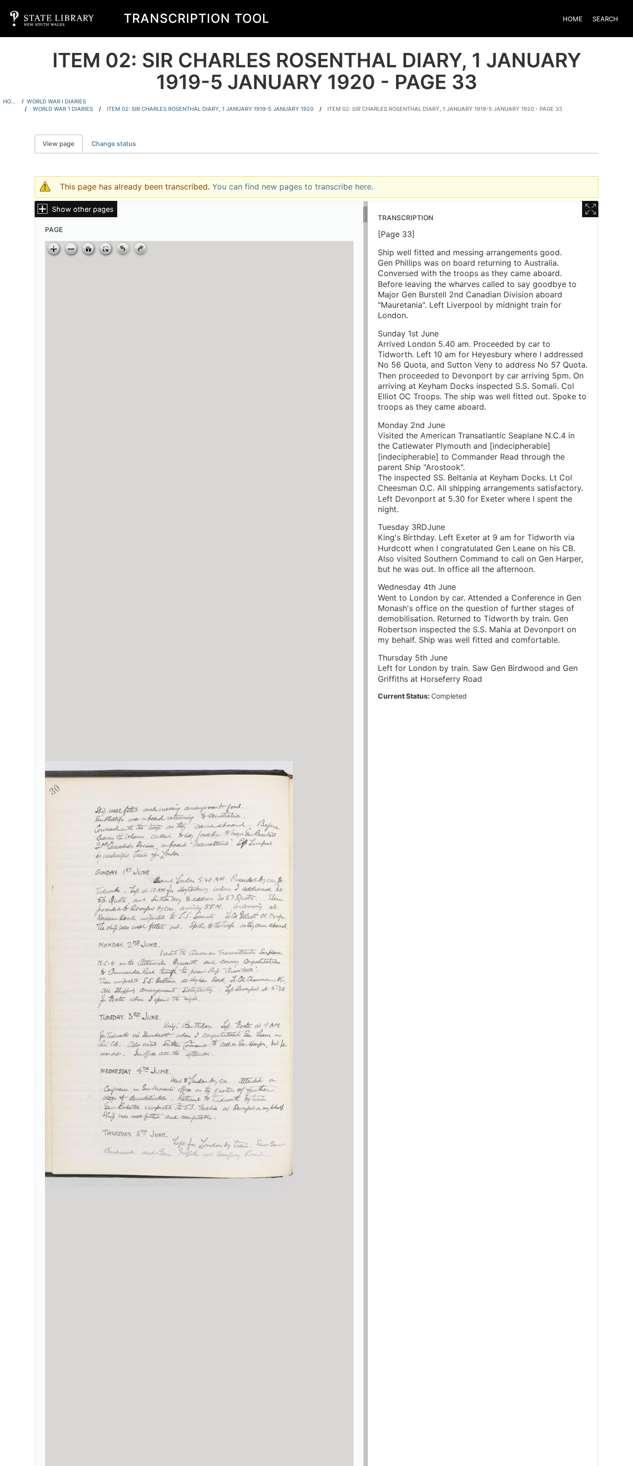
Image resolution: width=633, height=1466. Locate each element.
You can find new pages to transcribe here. (292, 186)
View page (63, 143)
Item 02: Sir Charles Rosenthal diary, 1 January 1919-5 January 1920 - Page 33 (444, 108)
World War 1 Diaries (63, 108)
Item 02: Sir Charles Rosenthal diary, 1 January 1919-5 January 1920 (210, 108)
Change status (113, 143)
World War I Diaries (56, 101)
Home (573, 19)
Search (605, 19)
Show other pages (83, 209)
